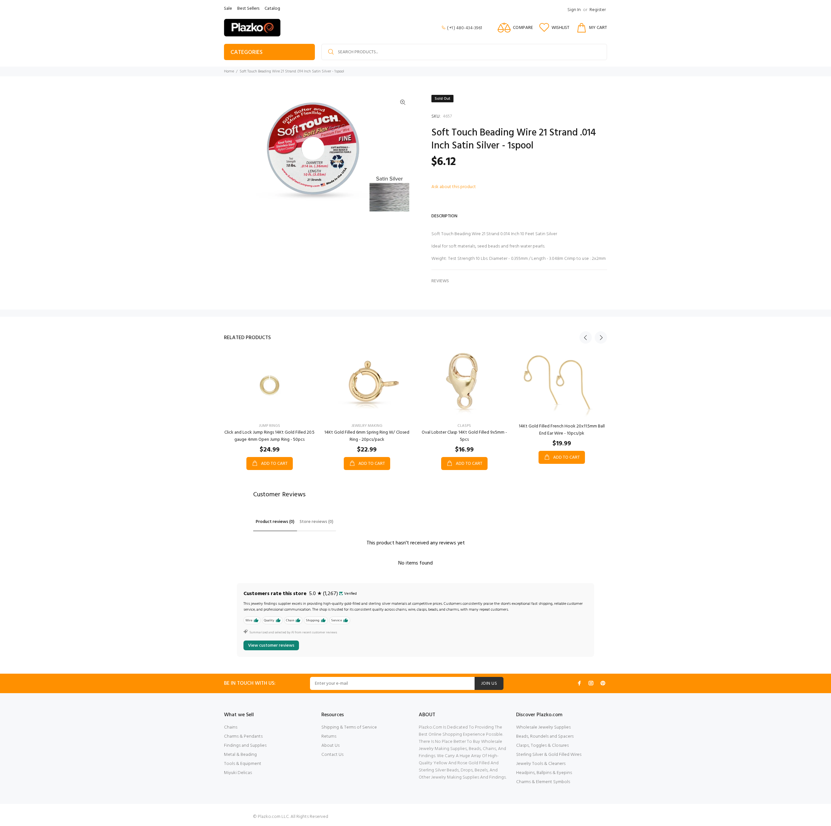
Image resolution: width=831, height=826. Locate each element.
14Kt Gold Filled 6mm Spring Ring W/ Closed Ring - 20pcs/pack (366, 436)
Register (597, 10)
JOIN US (489, 683)
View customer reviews (271, 645)
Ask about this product (453, 187)
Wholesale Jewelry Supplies (543, 727)
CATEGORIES (246, 52)
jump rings (269, 426)
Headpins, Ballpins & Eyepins (544, 773)
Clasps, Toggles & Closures (542, 745)
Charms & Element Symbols (543, 782)
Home (229, 71)
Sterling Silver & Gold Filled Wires (548, 754)
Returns (328, 736)
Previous (585, 337)
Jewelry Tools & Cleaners (540, 764)
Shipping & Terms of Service (349, 727)
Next (601, 337)
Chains (230, 727)
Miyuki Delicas (238, 773)
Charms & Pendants (243, 736)
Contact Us (332, 754)
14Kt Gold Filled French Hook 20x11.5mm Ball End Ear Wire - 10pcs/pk (562, 430)
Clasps (464, 426)
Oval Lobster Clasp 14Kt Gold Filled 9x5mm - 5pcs (464, 436)
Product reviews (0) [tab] (275, 522)
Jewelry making (367, 426)
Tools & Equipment (242, 764)
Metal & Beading (240, 754)
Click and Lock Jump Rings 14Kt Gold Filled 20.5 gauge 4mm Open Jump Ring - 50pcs (269, 436)
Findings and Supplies (245, 745)
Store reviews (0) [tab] (316, 522)
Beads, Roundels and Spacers (545, 736)
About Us (330, 745)
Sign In (574, 10)
